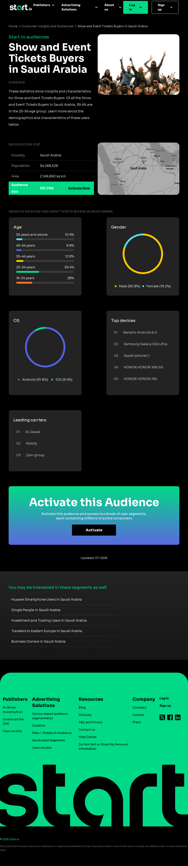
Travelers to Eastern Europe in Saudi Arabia (46, 631)
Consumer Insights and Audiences (48, 26)
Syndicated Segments (48, 740)
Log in (132, 7)
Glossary (85, 715)
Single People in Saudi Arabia (35, 610)
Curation (38, 725)
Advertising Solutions (71, 7)
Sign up (161, 7)
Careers (138, 715)
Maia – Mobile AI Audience (52, 733)
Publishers (41, 5)
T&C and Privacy (90, 722)
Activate (94, 530)
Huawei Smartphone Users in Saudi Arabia (46, 599)
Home (13, 26)
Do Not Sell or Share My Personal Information (103, 746)
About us (109, 7)
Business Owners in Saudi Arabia (38, 641)
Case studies (12, 731)
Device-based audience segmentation (50, 716)
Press (137, 722)
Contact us (87, 730)
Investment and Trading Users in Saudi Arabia (49, 620)
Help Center (88, 737)
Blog (82, 707)
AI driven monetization (13, 710)
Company (140, 707)
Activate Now (79, 188)
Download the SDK (13, 721)
